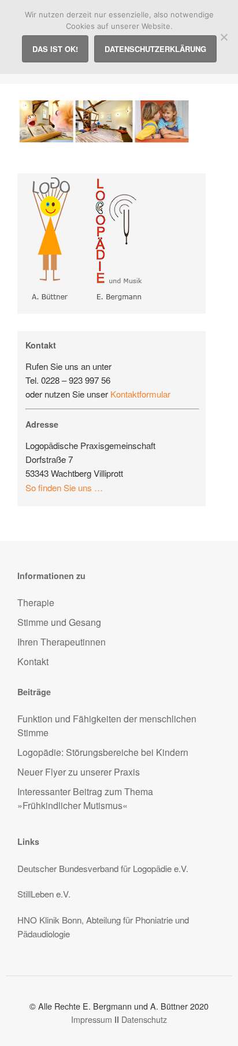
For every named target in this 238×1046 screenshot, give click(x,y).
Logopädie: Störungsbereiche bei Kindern (102, 752)
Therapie (35, 602)
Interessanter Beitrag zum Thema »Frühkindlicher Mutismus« (85, 798)
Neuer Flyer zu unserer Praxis (78, 771)
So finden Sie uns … (64, 487)
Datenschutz (144, 1019)
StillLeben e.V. (43, 894)
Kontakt (33, 661)
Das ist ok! (55, 48)
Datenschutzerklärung (155, 48)
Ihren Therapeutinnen (61, 641)
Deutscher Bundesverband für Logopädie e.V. (102, 868)
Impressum (91, 1019)
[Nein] (223, 37)
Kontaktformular (140, 394)
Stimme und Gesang (59, 622)
